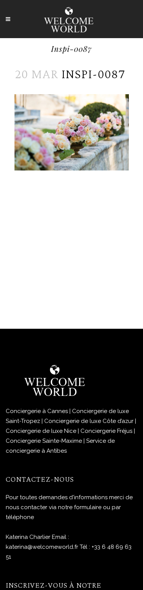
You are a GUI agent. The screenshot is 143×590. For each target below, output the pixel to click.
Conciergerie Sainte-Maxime (44, 440)
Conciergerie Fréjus (106, 431)
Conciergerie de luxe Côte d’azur (88, 421)
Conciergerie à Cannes (37, 411)
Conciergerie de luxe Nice (41, 431)
